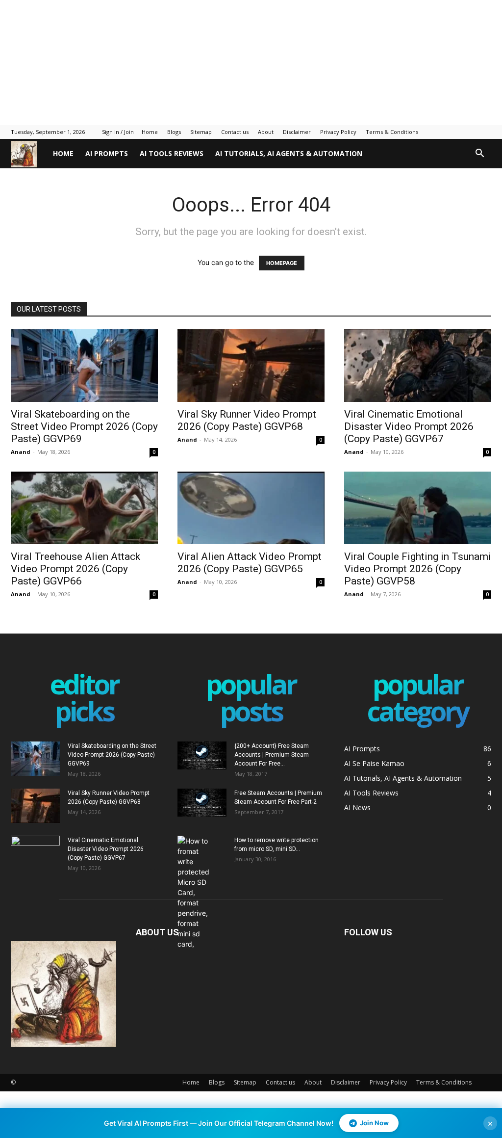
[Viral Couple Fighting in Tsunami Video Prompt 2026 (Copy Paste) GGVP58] (417, 508)
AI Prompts (106, 153)
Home (150, 131)
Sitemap (201, 131)
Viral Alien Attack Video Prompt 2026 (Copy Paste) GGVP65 (249, 563)
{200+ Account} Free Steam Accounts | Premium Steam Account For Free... (271, 754)
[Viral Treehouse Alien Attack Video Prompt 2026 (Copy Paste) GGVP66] (84, 508)
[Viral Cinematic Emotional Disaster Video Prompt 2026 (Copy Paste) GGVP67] (417, 365)
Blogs (174, 131)
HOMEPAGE (281, 263)
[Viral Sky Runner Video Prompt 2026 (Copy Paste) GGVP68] (251, 365)
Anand (20, 451)
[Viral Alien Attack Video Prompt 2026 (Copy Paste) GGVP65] (251, 508)
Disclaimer (297, 131)
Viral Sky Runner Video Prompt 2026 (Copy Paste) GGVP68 (246, 420)
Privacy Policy (338, 131)
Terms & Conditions (392, 131)
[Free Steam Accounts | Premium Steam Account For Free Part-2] (201, 802)
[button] (479, 154)
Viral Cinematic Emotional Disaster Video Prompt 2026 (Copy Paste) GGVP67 (409, 426)
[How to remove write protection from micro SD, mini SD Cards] (194, 892)
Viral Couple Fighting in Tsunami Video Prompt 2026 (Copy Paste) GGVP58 (417, 569)
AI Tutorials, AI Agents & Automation (288, 153)
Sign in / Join (118, 131)
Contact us (235, 131)
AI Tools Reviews (171, 153)
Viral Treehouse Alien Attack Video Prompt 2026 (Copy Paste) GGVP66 (75, 569)
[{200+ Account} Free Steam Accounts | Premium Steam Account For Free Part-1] (201, 755)
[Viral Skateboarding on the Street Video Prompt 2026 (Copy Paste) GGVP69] (84, 365)
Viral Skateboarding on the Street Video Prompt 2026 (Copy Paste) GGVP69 (84, 426)
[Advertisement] (238, 61)
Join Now (374, 1123)
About (266, 131)
